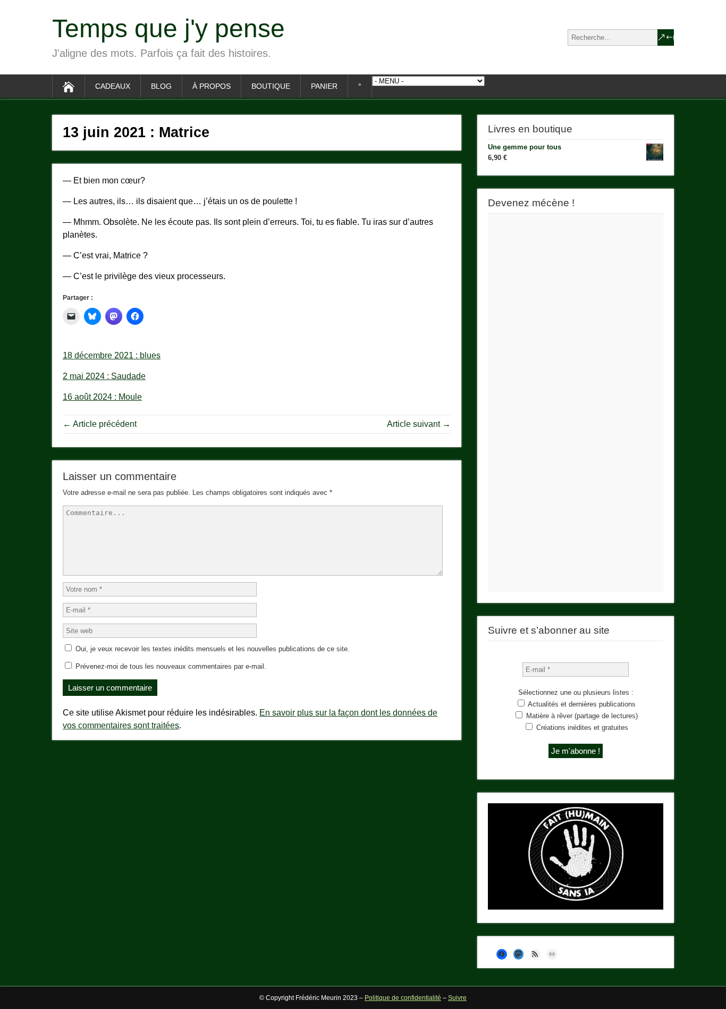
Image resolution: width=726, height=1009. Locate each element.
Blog (161, 86)
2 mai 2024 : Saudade (104, 376)
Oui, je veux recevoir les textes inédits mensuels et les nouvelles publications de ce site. (211, 649)
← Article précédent (100, 423)
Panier (324, 86)
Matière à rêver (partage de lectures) (581, 716)
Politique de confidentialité (403, 998)
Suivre (457, 998)
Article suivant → (419, 423)
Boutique (270, 86)
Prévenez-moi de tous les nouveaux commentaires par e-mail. (170, 666)
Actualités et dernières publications (581, 704)
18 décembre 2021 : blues (112, 355)
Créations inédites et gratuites (581, 727)
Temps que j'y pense (168, 28)
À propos (211, 86)
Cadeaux (112, 86)
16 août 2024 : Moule (102, 396)
